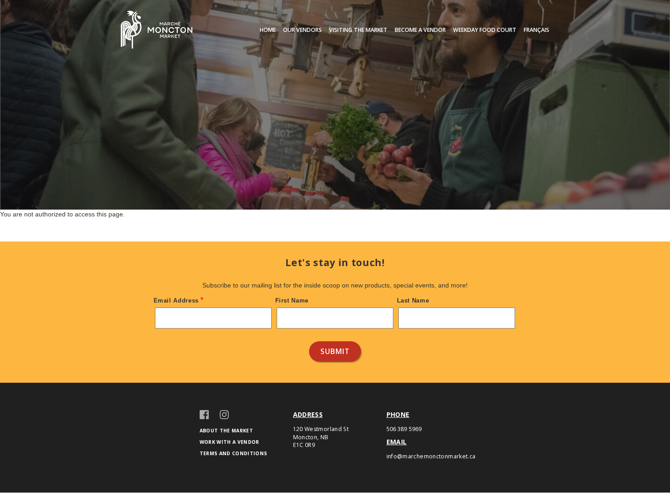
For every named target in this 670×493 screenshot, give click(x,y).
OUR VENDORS (302, 30)
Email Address (176, 300)
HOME (268, 30)
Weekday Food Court (484, 30)
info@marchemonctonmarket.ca (431, 456)
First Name (292, 300)
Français (536, 30)
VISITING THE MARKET (358, 30)
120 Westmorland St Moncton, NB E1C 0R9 (321, 437)
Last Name (413, 300)
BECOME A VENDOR (420, 30)
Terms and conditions (234, 453)
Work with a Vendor (229, 442)
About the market (226, 430)
